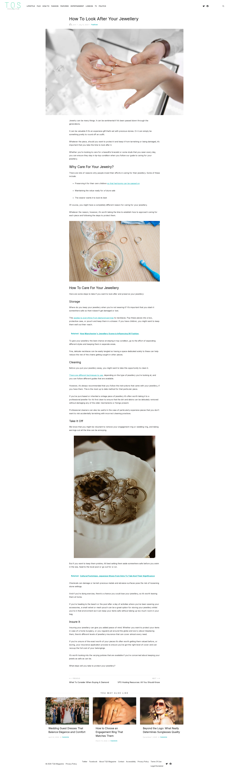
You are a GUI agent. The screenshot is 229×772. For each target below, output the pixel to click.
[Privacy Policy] (216, 6)
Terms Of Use (156, 762)
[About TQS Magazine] (210, 6)
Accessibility (131, 762)
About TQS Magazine (107, 762)
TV (96, 6)
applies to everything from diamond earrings (94, 318)
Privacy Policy (143, 762)
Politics (102, 6)
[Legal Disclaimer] (219, 6)
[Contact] (212, 6)
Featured (64, 6)
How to (45, 6)
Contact (121, 762)
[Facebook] (207, 6)
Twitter (84, 762)
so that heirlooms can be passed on (123, 183)
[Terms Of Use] (218, 6)
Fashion (54, 6)
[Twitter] (203, 6)
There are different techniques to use (86, 375)
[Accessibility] (214, 6)
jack (74, 25)
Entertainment (77, 6)
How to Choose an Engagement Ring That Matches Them (109, 732)
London (89, 6)
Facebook (93, 762)
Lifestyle (31, 6)
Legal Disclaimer (157, 766)
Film (39, 6)
